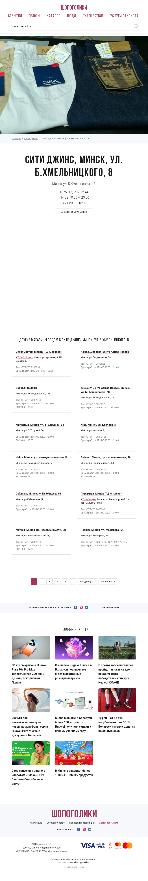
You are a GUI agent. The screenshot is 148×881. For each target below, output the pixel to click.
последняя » (108, 581)
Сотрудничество (56, 822)
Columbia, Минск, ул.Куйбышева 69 (38, 493)
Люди (71, 16)
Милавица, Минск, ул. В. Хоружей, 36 (40, 424)
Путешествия (93, 16)
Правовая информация (82, 822)
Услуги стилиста (124, 16)
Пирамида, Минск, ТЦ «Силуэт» (101, 493)
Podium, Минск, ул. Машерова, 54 (102, 530)
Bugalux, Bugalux (26, 388)
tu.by (82, 867)
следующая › (87, 581)
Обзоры (34, 16)
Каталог (53, 16)
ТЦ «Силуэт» (89, 499)
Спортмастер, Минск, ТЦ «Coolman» (39, 351)
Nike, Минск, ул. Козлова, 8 (98, 424)
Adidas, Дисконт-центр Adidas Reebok (105, 351)
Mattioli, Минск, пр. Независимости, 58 (41, 530)
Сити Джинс (31, 138)
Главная (16, 138)
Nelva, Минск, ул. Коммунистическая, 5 (41, 457)
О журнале (36, 822)
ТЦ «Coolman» (25, 357)
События (15, 16)
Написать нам (110, 822)
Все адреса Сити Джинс (74, 211)
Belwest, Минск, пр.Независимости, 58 (106, 457)
